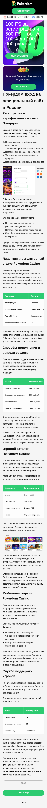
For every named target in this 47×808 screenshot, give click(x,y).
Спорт (39, 17)
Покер (25, 17)
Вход (23, 783)
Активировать (23, 87)
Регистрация (23, 11)
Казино (11, 17)
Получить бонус (19, 56)
